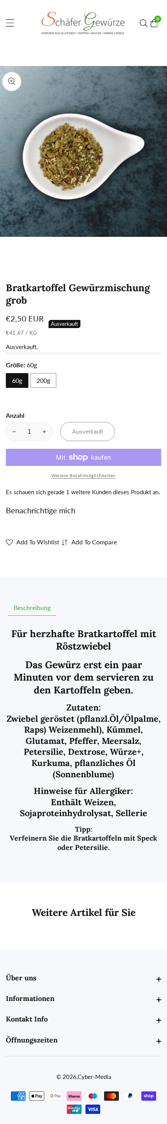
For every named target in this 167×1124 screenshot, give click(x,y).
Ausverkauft (87, 431)
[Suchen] (145, 23)
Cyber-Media (94, 1077)
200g (43, 380)
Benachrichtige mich (40, 510)
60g (17, 380)
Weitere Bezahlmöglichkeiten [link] (83, 475)
